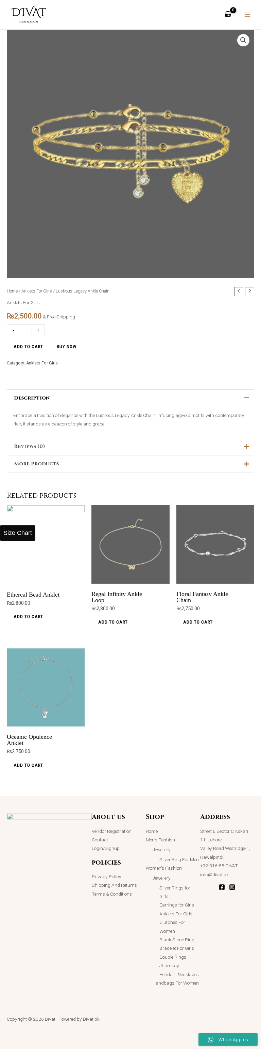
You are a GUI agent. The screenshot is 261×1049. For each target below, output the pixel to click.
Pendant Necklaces (179, 974)
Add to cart (28, 346)
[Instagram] (232, 887)
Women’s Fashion (164, 868)
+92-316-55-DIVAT (219, 865)
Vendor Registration (112, 831)
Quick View (46, 578)
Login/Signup (106, 848)
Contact (100, 839)
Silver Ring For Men (179, 859)
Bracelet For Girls (176, 948)
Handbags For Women (176, 983)
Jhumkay (169, 965)
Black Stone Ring (176, 939)
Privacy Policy (106, 876)
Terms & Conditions (112, 894)
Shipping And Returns (114, 885)
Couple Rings (172, 957)
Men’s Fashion (160, 839)
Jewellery (162, 849)
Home (12, 291)
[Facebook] (222, 887)
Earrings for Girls (176, 905)
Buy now (66, 346)
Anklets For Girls (36, 291)
